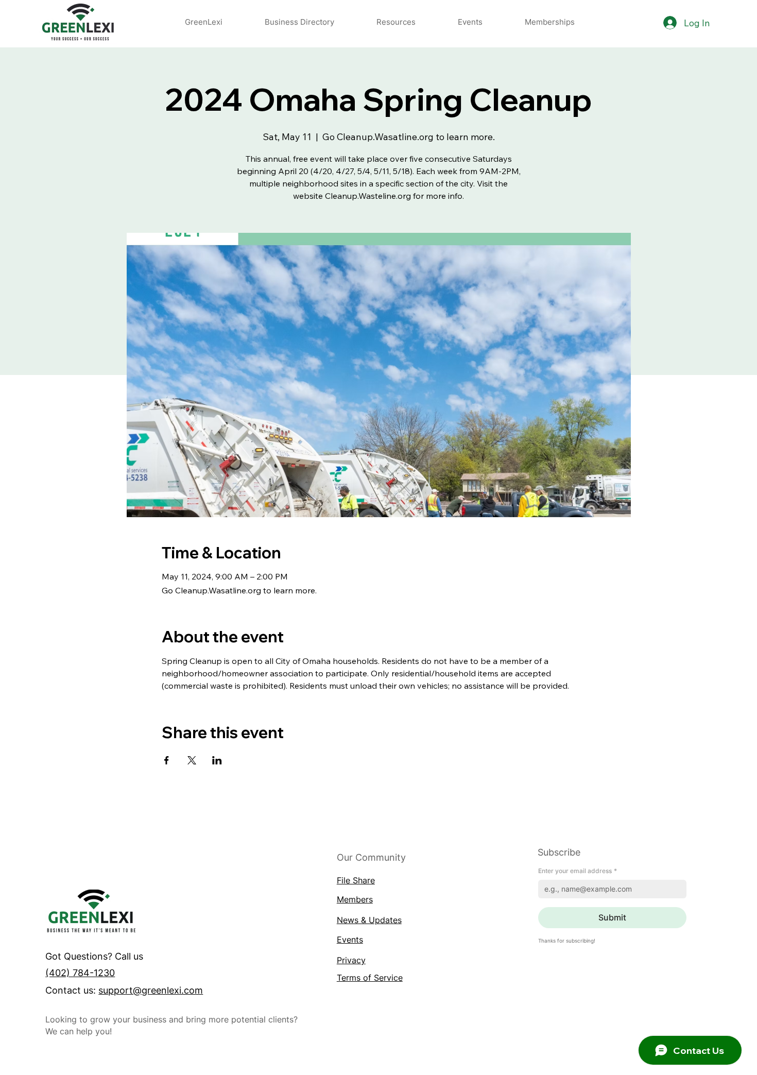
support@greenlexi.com (150, 990)
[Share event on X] (192, 760)
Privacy (351, 960)
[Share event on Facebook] (166, 760)
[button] (396, 22)
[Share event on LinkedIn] (217, 760)
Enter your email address (577, 871)
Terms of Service (370, 977)
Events (350, 939)
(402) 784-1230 (80, 972)
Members (355, 899)
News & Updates (369, 920)
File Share (356, 880)
